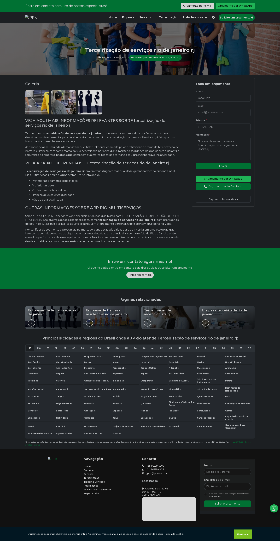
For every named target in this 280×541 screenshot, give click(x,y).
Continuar (243, 534)
